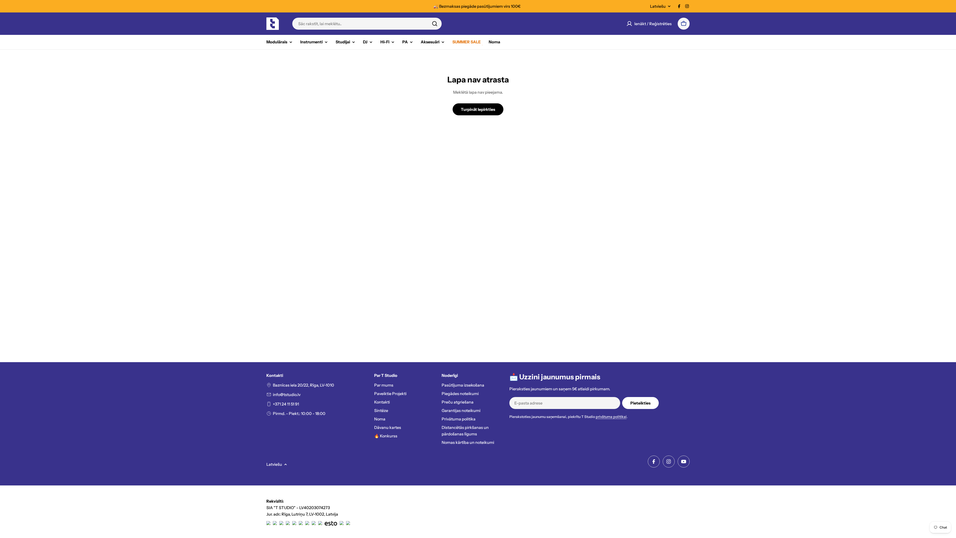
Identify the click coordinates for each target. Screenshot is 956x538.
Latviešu (658, 6)
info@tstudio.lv (286, 394)
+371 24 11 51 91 (286, 404)
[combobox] (367, 24)
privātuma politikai (611, 416)
